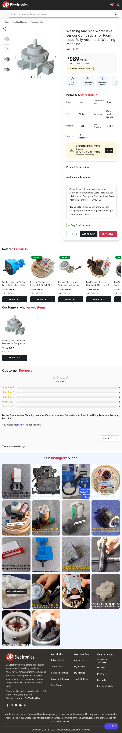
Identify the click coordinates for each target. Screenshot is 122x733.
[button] (16, 57)
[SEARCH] (116, 14)
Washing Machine (19, 22)
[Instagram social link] (12, 705)
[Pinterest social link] (20, 705)
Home (6, 22)
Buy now (107, 234)
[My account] (118, 5)
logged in (19, 424)
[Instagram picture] (16, 481)
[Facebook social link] (8, 705)
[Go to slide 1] (31, 77)
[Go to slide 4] (40, 77)
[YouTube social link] (16, 705)
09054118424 (32, 698)
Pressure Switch (37, 22)
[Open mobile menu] (4, 14)
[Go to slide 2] (34, 77)
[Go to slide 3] (37, 77)
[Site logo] (15, 4)
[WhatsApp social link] (25, 705)
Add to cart (88, 234)
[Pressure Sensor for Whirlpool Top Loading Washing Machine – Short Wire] (70, 267)
